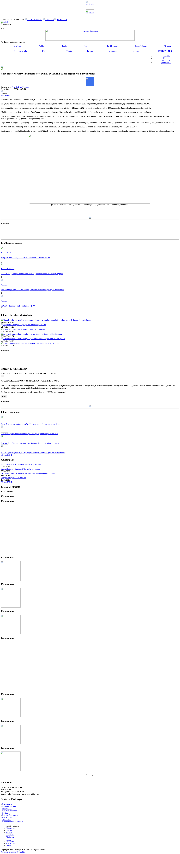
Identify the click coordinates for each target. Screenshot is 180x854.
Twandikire (6, 820)
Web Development (9, 811)
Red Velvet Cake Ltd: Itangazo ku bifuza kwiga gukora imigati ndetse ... (29, 473)
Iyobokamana (166, 63)
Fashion (90, 51)
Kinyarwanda (11, 828)
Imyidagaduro (112, 46)
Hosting (5, 813)
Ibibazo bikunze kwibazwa (12, 822)
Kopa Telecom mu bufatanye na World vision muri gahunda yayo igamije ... (30, 424)
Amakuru (136, 51)
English (9, 830)
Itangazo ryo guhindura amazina (13, 478)
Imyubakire (113, 51)
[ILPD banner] (90, 17)
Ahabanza (18, 46)
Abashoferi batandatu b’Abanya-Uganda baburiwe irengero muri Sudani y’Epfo (34, 339)
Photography (7, 809)
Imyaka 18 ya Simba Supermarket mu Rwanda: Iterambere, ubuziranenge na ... (31, 443)
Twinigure (166, 60)
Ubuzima (64, 46)
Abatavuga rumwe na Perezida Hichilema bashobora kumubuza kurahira (31, 343)
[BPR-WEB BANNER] (90, 9)
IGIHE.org (10, 841)
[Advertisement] (90, 232)
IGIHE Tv (10, 835)
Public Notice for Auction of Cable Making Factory (21, 464)
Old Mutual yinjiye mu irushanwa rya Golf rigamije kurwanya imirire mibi (29, 434)
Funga (4, 396)
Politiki (41, 46)
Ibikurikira (163, 50)
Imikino (87, 46)
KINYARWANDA (34, 20)
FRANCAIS (62, 20)
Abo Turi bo (7, 817)
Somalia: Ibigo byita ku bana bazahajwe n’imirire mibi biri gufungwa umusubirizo (32, 290)
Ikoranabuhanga (141, 46)
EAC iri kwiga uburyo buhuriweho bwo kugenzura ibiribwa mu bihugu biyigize (32, 274)
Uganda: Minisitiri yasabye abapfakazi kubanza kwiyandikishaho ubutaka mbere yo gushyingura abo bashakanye (47, 320)
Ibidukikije (166, 56)
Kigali (3, 26)
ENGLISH (49, 20)
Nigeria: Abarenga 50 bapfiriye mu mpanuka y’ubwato (24, 325)
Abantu (69, 51)
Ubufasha (9, 845)
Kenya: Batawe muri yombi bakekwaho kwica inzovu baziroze (25, 257)
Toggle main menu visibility (14, 42)
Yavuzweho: (6, 95)
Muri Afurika (10, 252)
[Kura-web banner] (90, 35)
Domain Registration (10, 815)
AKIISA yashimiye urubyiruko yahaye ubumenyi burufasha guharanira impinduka (33, 453)
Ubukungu (46, 51)
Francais (9, 832)
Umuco (166, 58)
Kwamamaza (7, 804)
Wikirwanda (10, 843)
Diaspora (167, 46)
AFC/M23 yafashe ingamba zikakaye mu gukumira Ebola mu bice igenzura (32, 334)
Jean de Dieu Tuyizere (20, 87)
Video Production (9, 806)
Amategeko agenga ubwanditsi (13, 852)
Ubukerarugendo (20, 51)
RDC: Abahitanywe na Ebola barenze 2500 (18, 306)
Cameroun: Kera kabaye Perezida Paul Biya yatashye (24, 329)
